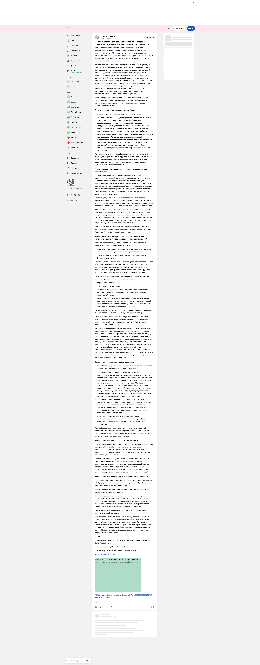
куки (78, 661)
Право (102, 38)
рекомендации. (72, 203)
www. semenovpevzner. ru (105, 555)
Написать (180, 28)
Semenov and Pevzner (108, 36)
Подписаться (149, 37)
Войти (190, 28)
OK (87, 661)
